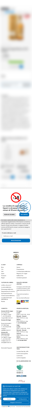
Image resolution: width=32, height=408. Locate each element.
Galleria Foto (20, 275)
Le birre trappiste (21, 357)
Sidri (2, 271)
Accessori (3, 275)
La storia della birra (6, 287)
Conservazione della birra (8, 295)
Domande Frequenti (6, 348)
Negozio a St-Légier (22, 273)
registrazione (16, 240)
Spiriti (2, 273)
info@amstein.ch (5, 340)
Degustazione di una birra (8, 291)
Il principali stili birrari (6, 293)
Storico (18, 267)
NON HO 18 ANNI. (9, 214)
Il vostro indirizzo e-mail (9, 233)
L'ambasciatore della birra (23, 271)
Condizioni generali (22, 277)
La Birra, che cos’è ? (6, 285)
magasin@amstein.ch (6, 318)
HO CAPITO (24, 214)
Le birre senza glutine (22, 353)
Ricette (3, 301)
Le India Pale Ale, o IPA (22, 351)
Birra (2, 267)
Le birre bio (19, 355)
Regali (3, 277)
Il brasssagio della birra (7, 289)
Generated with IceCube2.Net (23, 406)
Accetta (9, 399)
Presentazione (20, 269)
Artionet (13, 406)
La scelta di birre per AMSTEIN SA (6, 298)
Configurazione (23, 399)
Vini (2, 269)
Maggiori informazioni (16, 402)
